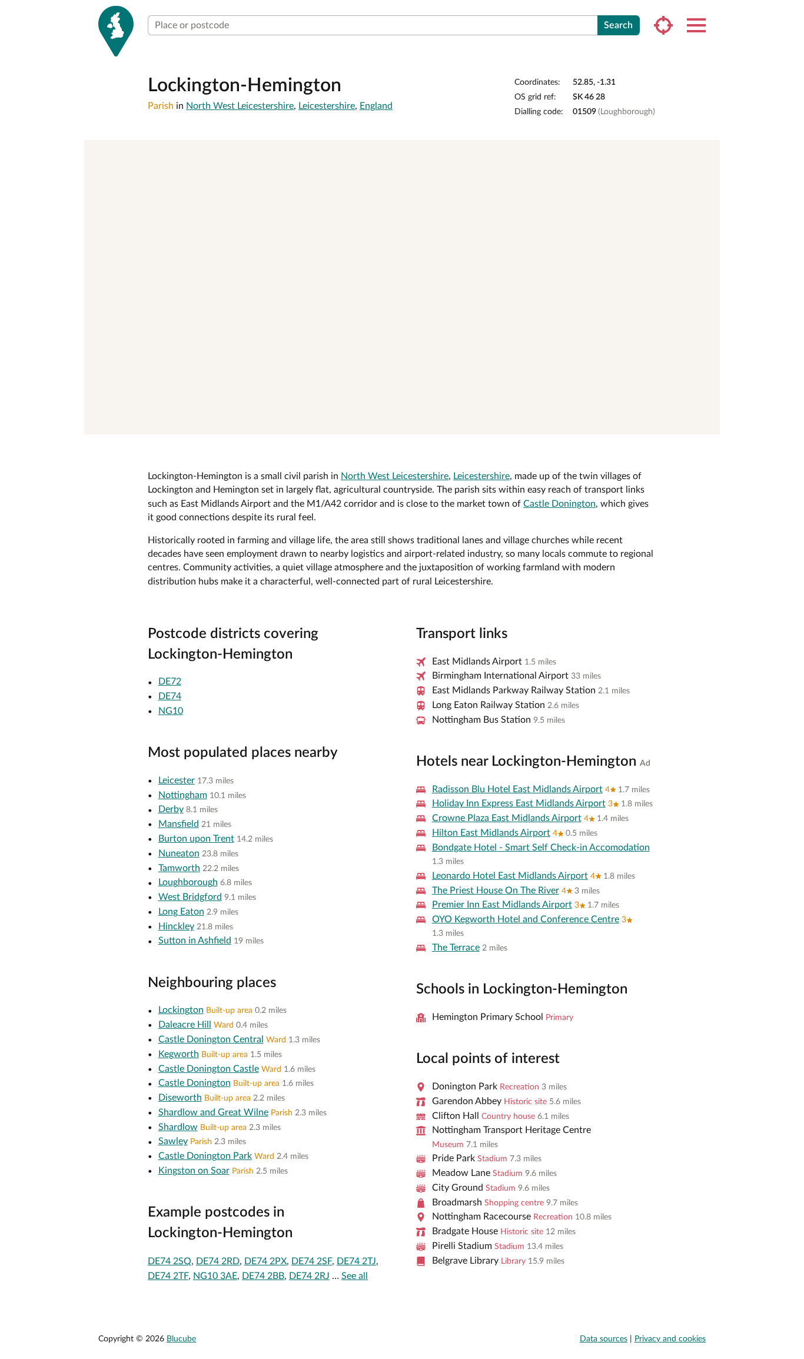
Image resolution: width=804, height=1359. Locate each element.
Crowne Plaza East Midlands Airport (507, 818)
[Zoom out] (705, 171)
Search (618, 25)
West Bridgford (190, 897)
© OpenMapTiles (595, 421)
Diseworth (180, 1097)
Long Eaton (181, 911)
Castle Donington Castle (208, 1069)
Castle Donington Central (211, 1039)
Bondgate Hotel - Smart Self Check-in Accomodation (541, 847)
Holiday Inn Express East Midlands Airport (519, 803)
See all (354, 1276)
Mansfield (178, 824)
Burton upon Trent (196, 838)
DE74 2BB (263, 1276)
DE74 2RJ (309, 1276)
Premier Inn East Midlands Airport (502, 904)
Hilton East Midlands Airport (491, 833)
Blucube (181, 1339)
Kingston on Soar (194, 1170)
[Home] (116, 31)
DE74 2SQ (169, 1261)
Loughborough (188, 882)
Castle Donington (559, 504)
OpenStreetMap (674, 421)
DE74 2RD (218, 1261)
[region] (402, 287)
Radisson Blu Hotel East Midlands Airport (517, 789)
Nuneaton (179, 853)
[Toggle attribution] (707, 421)
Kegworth (178, 1054)
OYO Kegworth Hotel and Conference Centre (525, 919)
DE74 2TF (168, 1276)
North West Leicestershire (240, 106)
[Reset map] (705, 194)
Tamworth (179, 868)
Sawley (173, 1141)
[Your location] (663, 25)
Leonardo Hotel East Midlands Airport (510, 875)
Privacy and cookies (670, 1339)
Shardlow (178, 1127)
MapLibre (509, 421)
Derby (171, 809)
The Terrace (456, 947)
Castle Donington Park (205, 1156)
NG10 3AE (215, 1276)
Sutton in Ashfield (194, 940)
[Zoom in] (705, 154)
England (376, 106)
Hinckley (176, 926)
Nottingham (182, 795)
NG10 (170, 711)
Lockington (181, 1010)
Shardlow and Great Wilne (213, 1112)
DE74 (169, 696)
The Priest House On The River (495, 890)
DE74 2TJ (356, 1261)
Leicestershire (326, 106)
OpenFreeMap (548, 421)
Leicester (176, 780)
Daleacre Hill (184, 1024)
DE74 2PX (265, 1261)
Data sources (603, 1339)
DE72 (169, 681)
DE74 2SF (311, 1261)
